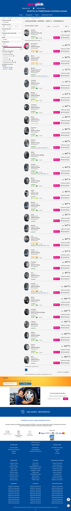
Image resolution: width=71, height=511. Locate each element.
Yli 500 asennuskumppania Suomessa (19, 435)
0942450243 (43, 412)
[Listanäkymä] (66, 26)
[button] (68, 499)
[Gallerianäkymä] (68, 26)
